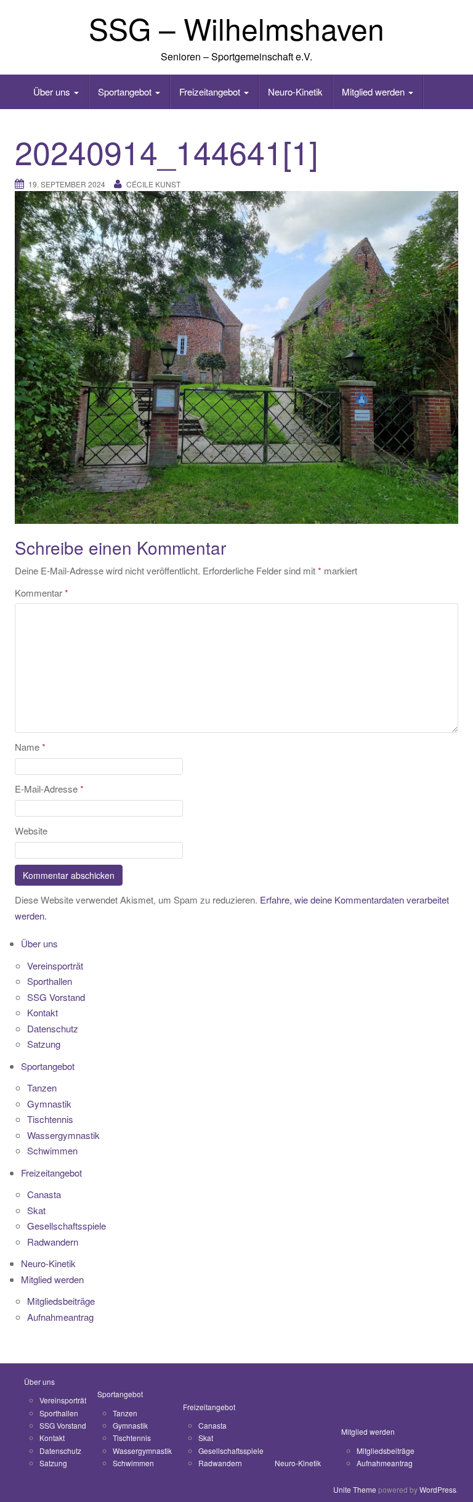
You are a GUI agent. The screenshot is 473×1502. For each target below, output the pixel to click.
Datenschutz (52, 1028)
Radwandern (52, 1241)
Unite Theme (354, 1489)
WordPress (437, 1489)
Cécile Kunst (153, 184)
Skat (36, 1210)
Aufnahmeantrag (60, 1316)
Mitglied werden (374, 91)
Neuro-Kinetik (295, 91)
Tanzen (42, 1087)
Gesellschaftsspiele (66, 1225)
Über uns (53, 91)
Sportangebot (126, 91)
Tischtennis (50, 1118)
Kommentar (41, 592)
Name (30, 746)
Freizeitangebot (211, 91)
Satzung (43, 1043)
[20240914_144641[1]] (236, 356)
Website (31, 830)
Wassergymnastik (63, 1135)
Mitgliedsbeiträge (61, 1300)
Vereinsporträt (55, 965)
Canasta (44, 1194)
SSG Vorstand (56, 996)
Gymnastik (49, 1103)
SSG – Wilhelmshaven (236, 28)
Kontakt (42, 1012)
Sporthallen (49, 980)
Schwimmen (52, 1150)
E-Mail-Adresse (49, 788)
